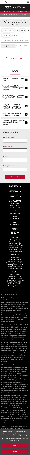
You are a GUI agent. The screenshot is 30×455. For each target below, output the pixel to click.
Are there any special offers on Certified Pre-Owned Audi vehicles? (13, 122)
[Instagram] (15, 232)
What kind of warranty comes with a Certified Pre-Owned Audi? (13, 97)
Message (9, 166)
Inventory (13, 186)
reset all (15, 35)
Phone (5, 156)
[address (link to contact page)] (2, 2)
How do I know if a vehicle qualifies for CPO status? (11, 114)
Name (8, 137)
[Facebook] (11, 232)
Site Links (13, 191)
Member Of (13, 196)
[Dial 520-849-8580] (6, 2)
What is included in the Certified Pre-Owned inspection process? (13, 88)
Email (8, 146)
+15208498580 (15, 213)
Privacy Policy (14, 440)
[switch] (28, 2)
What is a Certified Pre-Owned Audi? (13, 79)
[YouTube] (18, 232)
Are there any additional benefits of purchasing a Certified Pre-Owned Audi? (11, 106)
